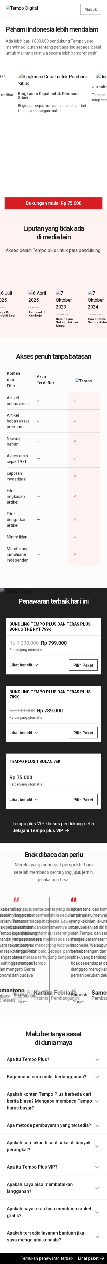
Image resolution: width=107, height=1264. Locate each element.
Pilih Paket (83, 665)
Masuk (90, 9)
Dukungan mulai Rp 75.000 (53, 203)
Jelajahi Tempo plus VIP (38, 830)
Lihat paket (89, 1258)
